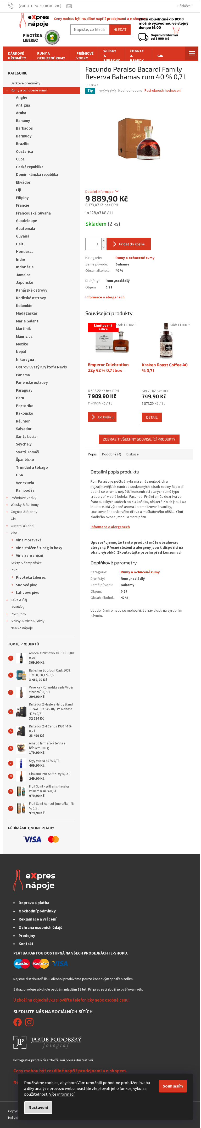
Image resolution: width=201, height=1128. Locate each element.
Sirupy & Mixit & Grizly (27, 621)
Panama (23, 375)
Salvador (24, 429)
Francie (22, 205)
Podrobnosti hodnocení (162, 90)
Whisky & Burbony (25, 504)
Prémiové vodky (23, 498)
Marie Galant (27, 321)
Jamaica (23, 275)
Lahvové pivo (28, 592)
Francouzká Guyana (33, 213)
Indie (20, 259)
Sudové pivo (26, 585)
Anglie (21, 97)
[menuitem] (17, 56)
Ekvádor (23, 182)
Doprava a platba (34, 903)
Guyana (22, 236)
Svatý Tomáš (27, 452)
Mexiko (22, 344)
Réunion (23, 421)
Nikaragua (25, 359)
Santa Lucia (26, 436)
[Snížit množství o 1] (104, 247)
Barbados (24, 128)
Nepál (21, 352)
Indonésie (25, 267)
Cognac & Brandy (24, 511)
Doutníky (17, 607)
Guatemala (25, 229)
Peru (20, 398)
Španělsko (25, 459)
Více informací (61, 1094)
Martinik (23, 329)
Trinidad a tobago (32, 467)
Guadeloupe (26, 221)
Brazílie (22, 144)
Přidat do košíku (132, 244)
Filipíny (22, 198)
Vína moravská (29, 540)
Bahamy (23, 121)
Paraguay (24, 390)
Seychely (24, 444)
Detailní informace (99, 191)
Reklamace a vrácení (37, 919)
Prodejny (27, 936)
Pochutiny (18, 614)
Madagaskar (26, 313)
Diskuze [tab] (132, 454)
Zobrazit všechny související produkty (139, 439)
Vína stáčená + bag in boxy (39, 548)
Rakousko (24, 413)
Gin (13, 519)
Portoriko (25, 406)
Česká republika (29, 167)
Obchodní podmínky (37, 911)
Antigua (23, 105)
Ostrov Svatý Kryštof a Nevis (41, 367)
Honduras (24, 251)
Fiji (18, 190)
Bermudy (24, 136)
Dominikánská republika (37, 174)
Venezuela (25, 483)
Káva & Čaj (19, 600)
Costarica (24, 151)
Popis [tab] (92, 454)
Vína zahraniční (29, 555)
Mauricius (24, 336)
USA (19, 475)
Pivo (14, 570)
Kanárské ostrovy (31, 290)
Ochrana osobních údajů (41, 927)
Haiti (20, 244)
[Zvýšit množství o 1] (104, 241)
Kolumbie (24, 306)
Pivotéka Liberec (31, 577)
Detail (152, 417)
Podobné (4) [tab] (111, 454)
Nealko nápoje (22, 628)
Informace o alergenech (105, 297)
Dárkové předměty (25, 83)
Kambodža (25, 490)
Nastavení (38, 1107)
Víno (14, 533)
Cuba (20, 159)
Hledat (120, 29)
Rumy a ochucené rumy (29, 90)
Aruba (21, 113)
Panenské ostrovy (32, 382)
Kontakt (26, 944)
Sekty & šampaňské (26, 563)
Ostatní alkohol (22, 526)
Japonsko (24, 282)
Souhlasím (173, 1086)
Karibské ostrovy (31, 298)
